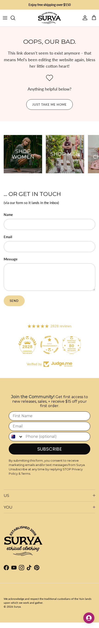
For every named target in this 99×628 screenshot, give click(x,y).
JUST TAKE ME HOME (49, 104)
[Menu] (5, 18)
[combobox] (16, 436)
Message (10, 259)
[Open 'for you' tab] (88, 617)
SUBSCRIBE (49, 449)
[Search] (15, 18)
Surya (17, 606)
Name (8, 214)
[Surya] (49, 18)
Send (14, 301)
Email (8, 237)
